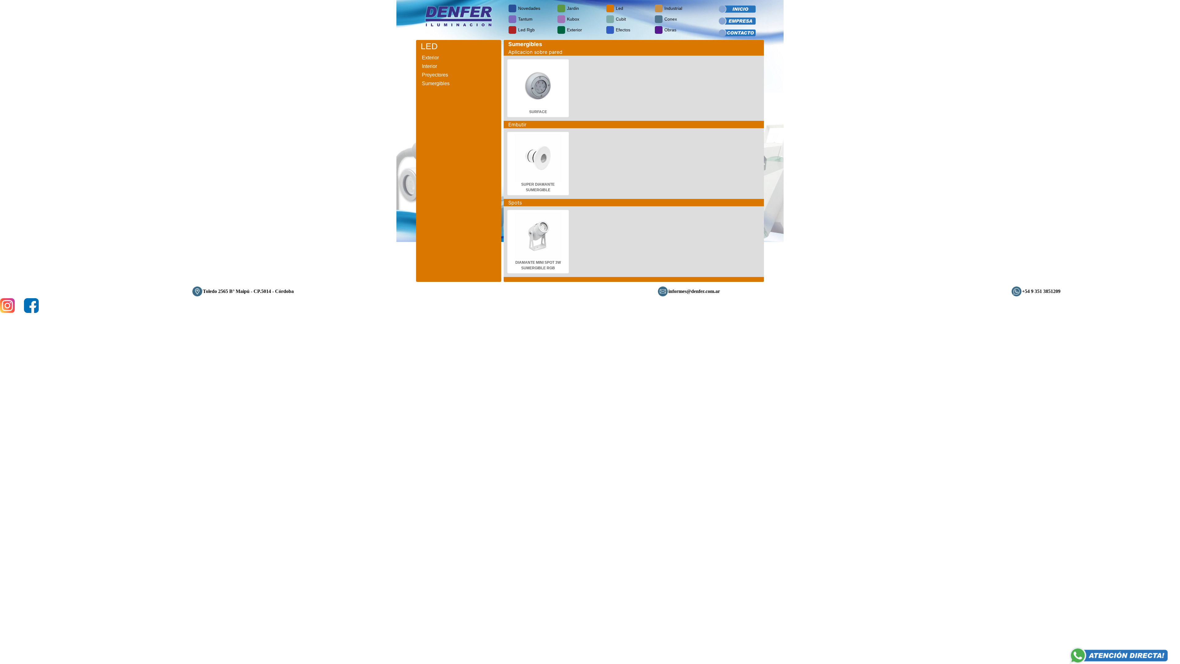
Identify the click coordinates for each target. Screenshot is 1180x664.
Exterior (430, 57)
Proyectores (435, 74)
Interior (429, 66)
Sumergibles (436, 83)
